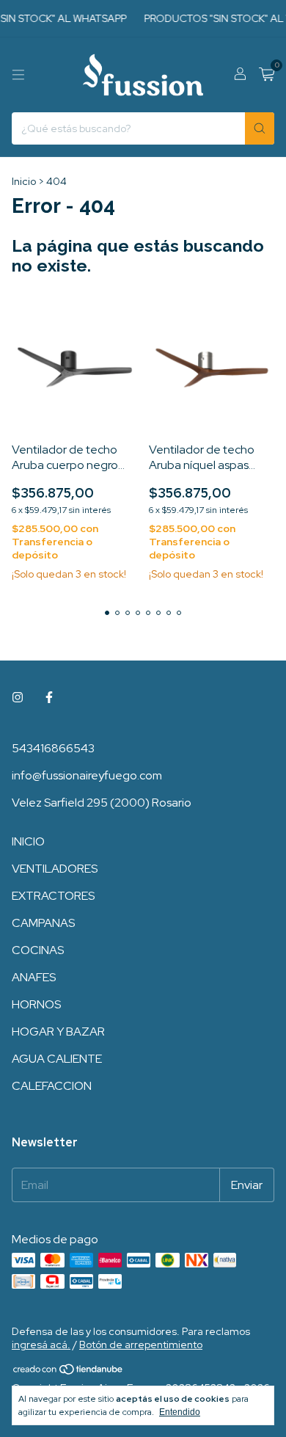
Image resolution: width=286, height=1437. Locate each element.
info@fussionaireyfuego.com (87, 775)
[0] (266, 75)
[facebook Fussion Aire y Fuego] (49, 697)
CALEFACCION (52, 1086)
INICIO (28, 841)
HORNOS (36, 1004)
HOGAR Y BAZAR (58, 1031)
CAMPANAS (43, 923)
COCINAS (38, 950)
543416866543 (53, 748)
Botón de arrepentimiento (140, 1344)
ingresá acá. (41, 1344)
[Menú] (18, 74)
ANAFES (34, 977)
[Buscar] (259, 128)
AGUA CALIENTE (57, 1058)
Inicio (24, 181)
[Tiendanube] (68, 1372)
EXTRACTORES (53, 895)
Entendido (179, 1412)
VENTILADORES (55, 868)
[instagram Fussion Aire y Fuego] (17, 697)
